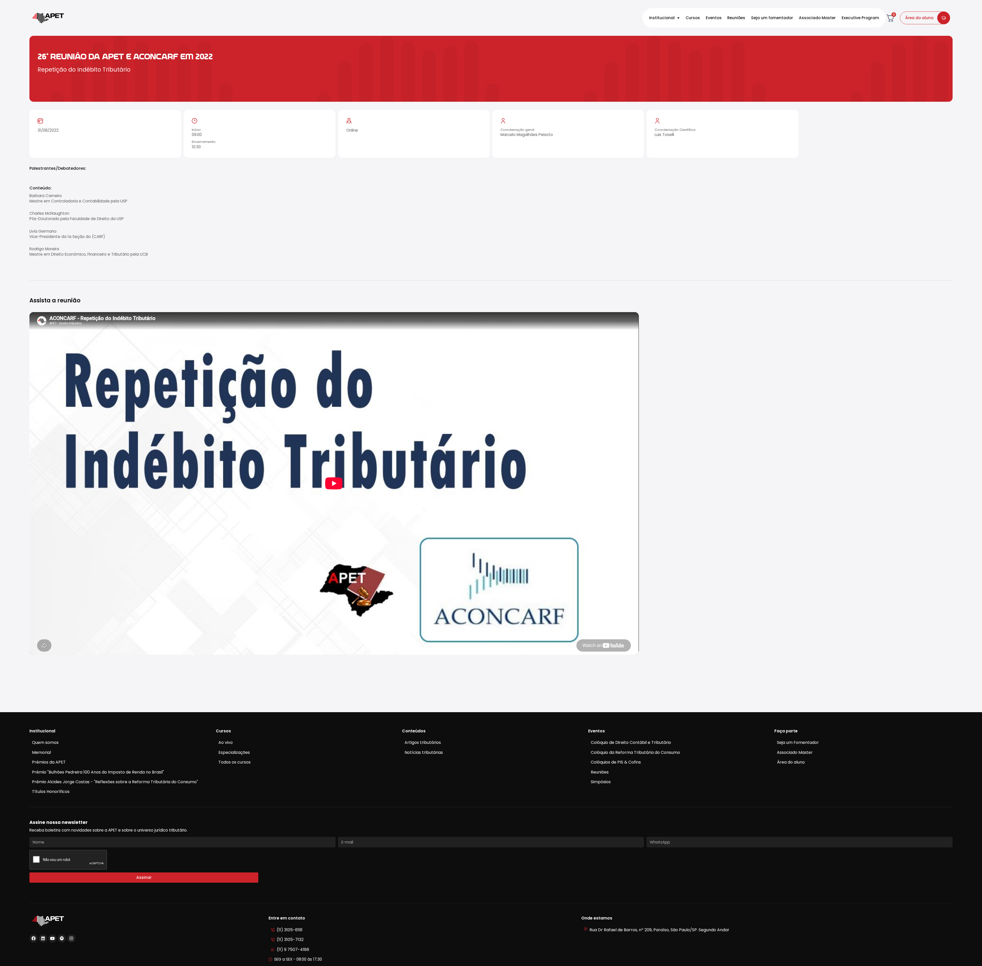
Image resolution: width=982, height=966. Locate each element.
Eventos (714, 17)
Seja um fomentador (772, 17)
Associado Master (817, 17)
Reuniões (736, 17)
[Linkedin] (43, 938)
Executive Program (860, 17)
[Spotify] (62, 938)
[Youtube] (52, 938)
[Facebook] (33, 938)
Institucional (662, 17)
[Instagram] (71, 938)
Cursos (693, 17)
